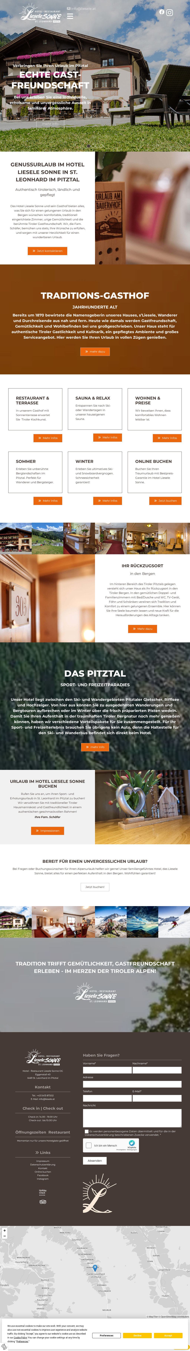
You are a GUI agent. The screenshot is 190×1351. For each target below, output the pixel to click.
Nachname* (140, 1063)
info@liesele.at (83, 9)
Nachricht (89, 1105)
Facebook (42, 1175)
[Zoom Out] (4, 1236)
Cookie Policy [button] (20, 1337)
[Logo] (33, 13)
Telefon (87, 1091)
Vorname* (89, 1063)
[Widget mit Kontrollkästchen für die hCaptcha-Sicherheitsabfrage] (111, 1145)
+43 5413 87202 (45, 1095)
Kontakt (42, 1168)
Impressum (42, 1161)
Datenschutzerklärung (42, 1164)
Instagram (43, 1178)
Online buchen (43, 1171)
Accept (168, 1335)
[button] (110, 16)
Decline (137, 1335)
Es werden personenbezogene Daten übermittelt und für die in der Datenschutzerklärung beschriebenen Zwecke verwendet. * (130, 1132)
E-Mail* (136, 1091)
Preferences (106, 1335)
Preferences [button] (22, 1341)
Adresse (88, 1077)
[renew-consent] (4, 1347)
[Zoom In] (4, 1230)
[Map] (95, 1272)
